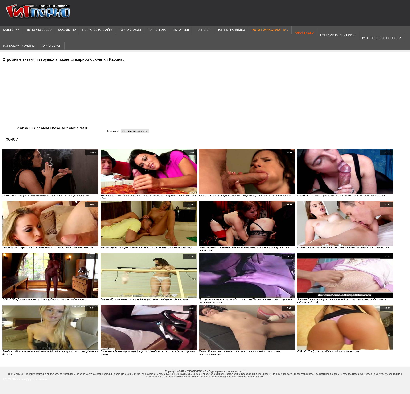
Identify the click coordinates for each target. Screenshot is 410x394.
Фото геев (181, 29)
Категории (11, 29)
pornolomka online (18, 45)
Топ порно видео (231, 29)
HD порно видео (39, 29)
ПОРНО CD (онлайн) (97, 29)
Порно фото (157, 29)
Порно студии (130, 29)
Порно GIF (203, 29)
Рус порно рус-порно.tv (381, 38)
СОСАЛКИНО (67, 29)
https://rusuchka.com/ (337, 35)
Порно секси (51, 45)
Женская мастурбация (134, 131)
